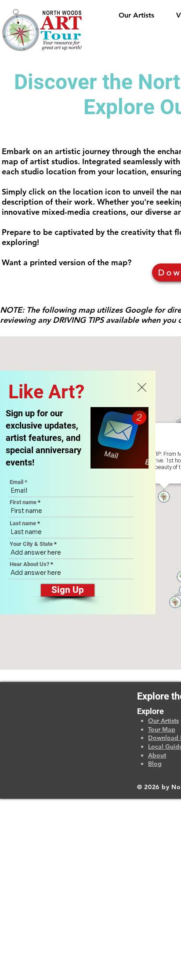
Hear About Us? (29, 564)
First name (23, 502)
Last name (23, 523)
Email (16, 482)
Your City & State (31, 544)
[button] (142, 387)
